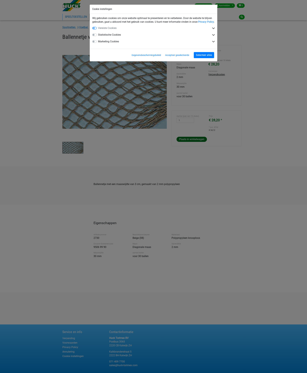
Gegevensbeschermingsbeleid (146, 55)
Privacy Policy (206, 21)
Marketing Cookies (108, 41)
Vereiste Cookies (107, 28)
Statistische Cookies (109, 34)
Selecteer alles (204, 55)
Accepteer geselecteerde (177, 55)
